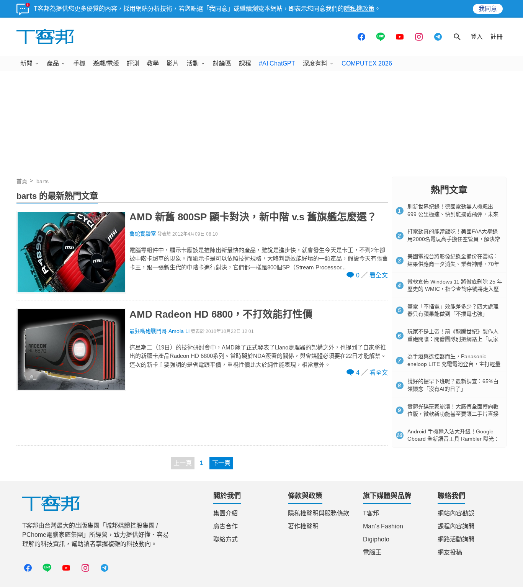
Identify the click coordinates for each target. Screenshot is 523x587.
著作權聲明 (303, 526)
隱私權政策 (359, 8)
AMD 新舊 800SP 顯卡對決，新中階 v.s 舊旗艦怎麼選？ (253, 217)
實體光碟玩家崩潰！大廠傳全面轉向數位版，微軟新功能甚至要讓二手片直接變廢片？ (452, 414)
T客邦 (371, 513)
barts (42, 181)
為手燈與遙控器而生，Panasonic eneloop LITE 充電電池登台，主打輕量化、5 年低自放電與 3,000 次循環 (453, 363)
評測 (133, 63)
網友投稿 (450, 552)
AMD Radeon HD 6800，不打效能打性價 (220, 314)
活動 (192, 63)
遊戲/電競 (106, 63)
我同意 (488, 8)
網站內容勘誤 (456, 513)
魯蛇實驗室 (142, 234)
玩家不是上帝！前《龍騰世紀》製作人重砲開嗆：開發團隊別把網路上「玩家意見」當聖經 (452, 338)
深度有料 (315, 63)
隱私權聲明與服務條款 (318, 513)
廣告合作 (225, 526)
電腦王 (372, 552)
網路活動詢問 (456, 539)
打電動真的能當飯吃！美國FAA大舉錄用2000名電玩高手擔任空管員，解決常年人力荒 (453, 238)
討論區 (222, 63)
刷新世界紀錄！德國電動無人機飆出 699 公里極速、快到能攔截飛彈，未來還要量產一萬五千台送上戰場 (452, 214)
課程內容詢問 (456, 526)
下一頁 (221, 463)
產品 (53, 63)
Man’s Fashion (383, 526)
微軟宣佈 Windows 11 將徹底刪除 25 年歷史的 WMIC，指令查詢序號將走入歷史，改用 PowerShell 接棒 (454, 289)
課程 (245, 63)
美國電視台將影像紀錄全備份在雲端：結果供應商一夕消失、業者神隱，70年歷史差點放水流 (453, 263)
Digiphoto (376, 539)
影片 (173, 63)
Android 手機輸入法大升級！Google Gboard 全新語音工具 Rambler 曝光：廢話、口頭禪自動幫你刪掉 (453, 438)
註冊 (496, 36)
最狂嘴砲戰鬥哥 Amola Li (159, 331)
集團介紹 (225, 513)
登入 (477, 36)
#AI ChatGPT (277, 63)
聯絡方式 (225, 539)
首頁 (21, 181)
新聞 (26, 63)
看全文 (378, 275)
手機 (79, 63)
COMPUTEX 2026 (367, 63)
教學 (153, 63)
